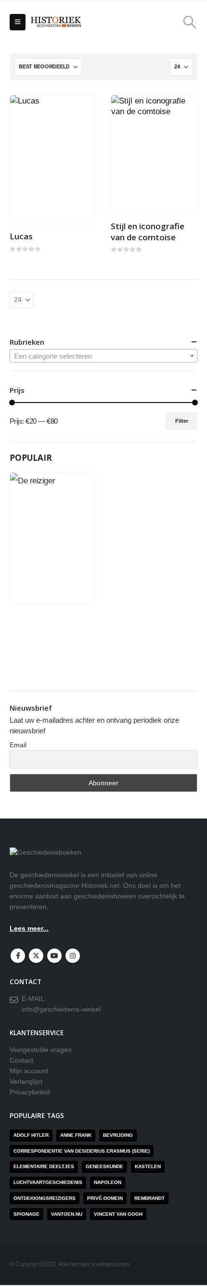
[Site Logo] (55, 22)
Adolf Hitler (31, 1135)
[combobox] (103, 356)
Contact (21, 1060)
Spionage (26, 1214)
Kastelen (148, 1166)
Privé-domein (105, 1198)
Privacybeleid (30, 1092)
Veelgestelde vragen (41, 1049)
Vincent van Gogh (118, 1214)
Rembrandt (149, 1198)
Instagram (72, 956)
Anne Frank (75, 1135)
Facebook (18, 956)
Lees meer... (29, 928)
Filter (181, 421)
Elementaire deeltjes (43, 1166)
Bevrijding (118, 1135)
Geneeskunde (104, 1166)
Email (18, 745)
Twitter (36, 956)
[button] (18, 22)
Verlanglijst (26, 1081)
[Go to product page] (53, 159)
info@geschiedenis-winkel (61, 1009)
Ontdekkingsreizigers (44, 1198)
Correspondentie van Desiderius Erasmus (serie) (81, 1151)
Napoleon (107, 1182)
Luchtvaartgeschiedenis (47, 1182)
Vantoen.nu (66, 1214)
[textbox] (103, 356)
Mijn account (29, 1071)
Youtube (54, 956)
